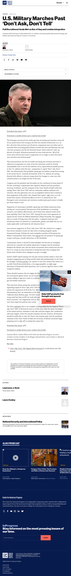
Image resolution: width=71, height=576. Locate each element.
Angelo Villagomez (15, 478)
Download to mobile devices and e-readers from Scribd (26, 136)
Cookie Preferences (7, 573)
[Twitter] (4, 511)
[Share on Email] (21, 60)
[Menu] (67, 2)
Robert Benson (34, 478)
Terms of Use (6, 565)
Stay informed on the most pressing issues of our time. (33, 528)
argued (38, 235)
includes (25, 261)
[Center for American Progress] (5, 3)
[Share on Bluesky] (17, 60)
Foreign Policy (12, 55)
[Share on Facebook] (8, 60)
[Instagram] (15, 511)
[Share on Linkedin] (13, 60)
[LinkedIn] (18, 511)
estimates (17, 306)
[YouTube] (11, 511)
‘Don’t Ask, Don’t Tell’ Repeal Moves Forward (26, 348)
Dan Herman (42, 478)
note (26, 295)
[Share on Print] (26, 60)
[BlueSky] (22, 511)
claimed (58, 216)
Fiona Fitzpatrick (7, 478)
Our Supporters (6, 571)
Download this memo (14, 131)
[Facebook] (7, 511)
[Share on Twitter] (4, 60)
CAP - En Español (7, 569)
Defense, (5, 55)
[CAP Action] (8, 555)
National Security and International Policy (22, 421)
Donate (59, 3)
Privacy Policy (6, 567)
